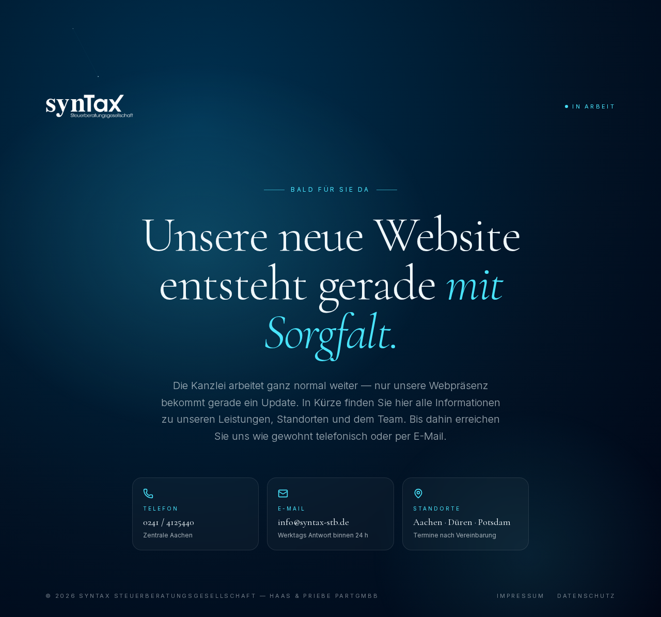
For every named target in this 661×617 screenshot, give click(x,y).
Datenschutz (586, 595)
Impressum (521, 595)
